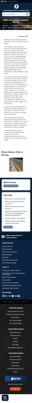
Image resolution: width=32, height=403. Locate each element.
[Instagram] (9, 296)
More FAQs (8, 227)
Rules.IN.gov (5, 257)
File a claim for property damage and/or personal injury (13, 273)
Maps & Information (15, 356)
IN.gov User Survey (15, 332)
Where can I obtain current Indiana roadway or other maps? (15, 222)
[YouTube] (12, 296)
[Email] (16, 296)
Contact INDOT (6, 280)
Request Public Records (9, 277)
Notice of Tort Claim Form (9, 251)
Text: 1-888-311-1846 (15, 323)
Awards (15, 371)
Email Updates (15, 362)
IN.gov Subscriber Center (9, 262)
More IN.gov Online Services (10, 260)
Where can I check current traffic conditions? (14, 202)
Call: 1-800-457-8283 (15, 320)
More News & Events (11, 186)
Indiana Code (15, 365)
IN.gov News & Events (15, 359)
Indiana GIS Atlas (7, 254)
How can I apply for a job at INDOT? (15, 218)
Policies (15, 338)
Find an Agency (15, 317)
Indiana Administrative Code (15, 368)
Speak (15, 389)
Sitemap (15, 341)
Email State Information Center (15, 314)
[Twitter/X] (7, 296)
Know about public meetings (10, 288)
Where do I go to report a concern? (15, 198)
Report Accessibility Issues (15, 384)
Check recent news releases (10, 282)
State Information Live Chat (15, 311)
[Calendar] (19, 296)
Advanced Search (15, 335)
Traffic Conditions (7, 246)
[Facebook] (4, 296)
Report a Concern (7, 249)
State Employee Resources (15, 347)
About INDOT (15, 25)
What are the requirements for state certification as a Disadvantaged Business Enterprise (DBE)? (15, 213)
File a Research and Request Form (12, 285)
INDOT (7, 25)
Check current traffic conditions (11, 270)
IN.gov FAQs (15, 344)
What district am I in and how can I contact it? (15, 207)
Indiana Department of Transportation (16, 10)
